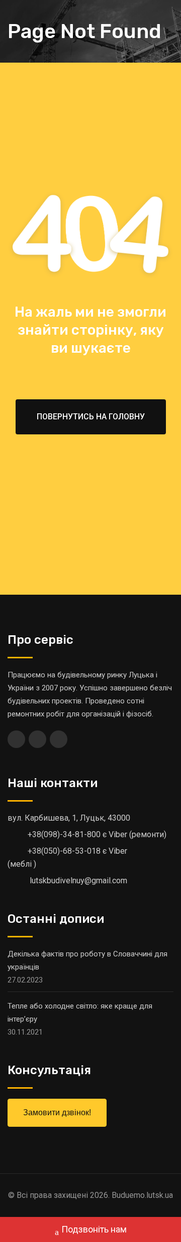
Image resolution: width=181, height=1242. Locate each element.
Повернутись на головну (91, 416)
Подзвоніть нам (94, 1229)
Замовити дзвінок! (57, 1112)
